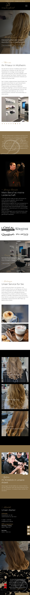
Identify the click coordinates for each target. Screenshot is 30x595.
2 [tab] (14, 49)
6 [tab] (23, 49)
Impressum (19, 593)
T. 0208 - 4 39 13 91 (9, 1)
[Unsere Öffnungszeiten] (28, 527)
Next (27, 473)
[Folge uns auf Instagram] (28, 530)
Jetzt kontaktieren (7, 45)
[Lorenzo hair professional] (8, 6)
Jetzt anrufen (6, 263)
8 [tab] (27, 49)
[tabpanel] (15, 30)
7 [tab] (25, 49)
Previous (24, 473)
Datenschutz (25, 593)
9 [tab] (20, 124)
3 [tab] (16, 49)
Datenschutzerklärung (20, 588)
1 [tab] (12, 49)
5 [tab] (21, 49)
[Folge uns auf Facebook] (28, 533)
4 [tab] (18, 49)
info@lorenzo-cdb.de (20, 1)
